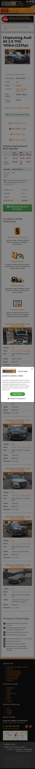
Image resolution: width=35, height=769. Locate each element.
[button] (17, 398)
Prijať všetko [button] (17, 394)
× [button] (32, 369)
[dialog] (17, 384)
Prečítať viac (5, 390)
